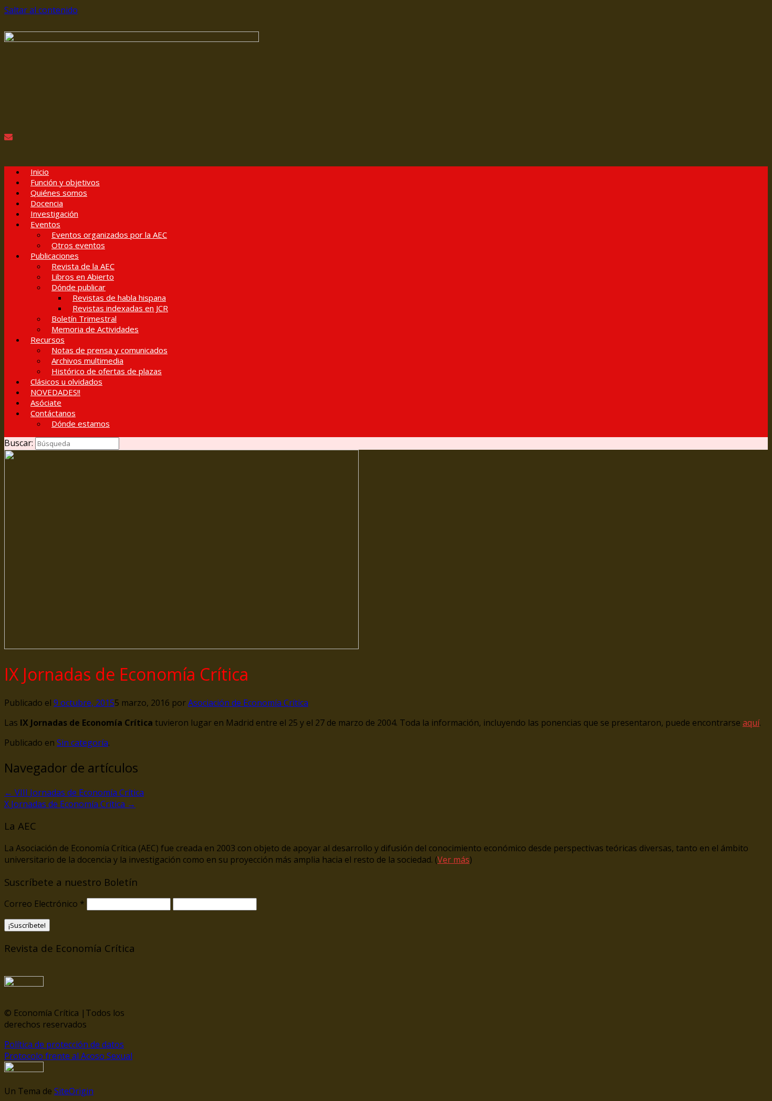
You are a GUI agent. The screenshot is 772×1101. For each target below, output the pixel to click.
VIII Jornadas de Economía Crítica (74, 792)
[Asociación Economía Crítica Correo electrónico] (8, 136)
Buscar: (18, 443)
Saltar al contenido (41, 10)
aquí (751, 722)
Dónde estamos (80, 423)
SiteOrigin (73, 1091)
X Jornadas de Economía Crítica (69, 804)
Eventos (45, 224)
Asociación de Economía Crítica (248, 702)
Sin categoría (82, 742)
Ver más (453, 859)
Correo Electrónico (44, 903)
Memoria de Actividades (95, 329)
